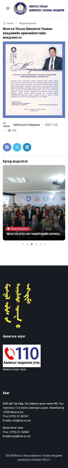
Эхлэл (9, 23)
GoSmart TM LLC (41, 459)
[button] (22, 244)
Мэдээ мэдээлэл (27, 23)
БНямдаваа (33, 124)
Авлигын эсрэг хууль (14, 369)
